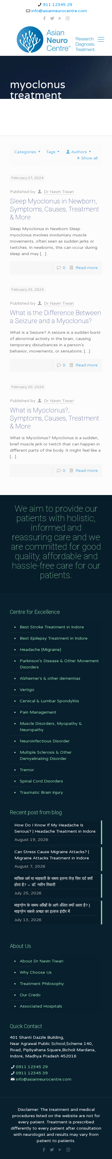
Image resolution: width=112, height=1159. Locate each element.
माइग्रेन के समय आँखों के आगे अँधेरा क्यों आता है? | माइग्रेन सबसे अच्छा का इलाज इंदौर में (52, 908)
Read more (87, 267)
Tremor (27, 769)
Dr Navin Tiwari (59, 191)
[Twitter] (52, 18)
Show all (89, 158)
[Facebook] (44, 18)
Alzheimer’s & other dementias (50, 678)
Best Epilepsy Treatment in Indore (54, 638)
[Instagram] (68, 18)
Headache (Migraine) (40, 649)
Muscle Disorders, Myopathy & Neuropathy (51, 726)
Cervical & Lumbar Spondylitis (49, 700)
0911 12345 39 (32, 1073)
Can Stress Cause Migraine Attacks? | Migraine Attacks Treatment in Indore (51, 855)
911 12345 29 (57, 4)
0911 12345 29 (32, 1066)
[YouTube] (60, 18)
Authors (79, 151)
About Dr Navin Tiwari (41, 961)
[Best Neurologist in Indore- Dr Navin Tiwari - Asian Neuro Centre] (56, 39)
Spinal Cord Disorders (41, 781)
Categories (25, 151)
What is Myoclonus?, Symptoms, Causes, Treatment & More (54, 418)
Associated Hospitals (41, 1006)
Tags (51, 151)
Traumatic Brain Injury (41, 792)
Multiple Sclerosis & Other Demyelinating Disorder (46, 755)
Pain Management (38, 712)
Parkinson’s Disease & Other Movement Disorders (59, 664)
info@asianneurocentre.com (59, 10)
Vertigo (27, 689)
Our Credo (30, 994)
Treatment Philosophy (42, 983)
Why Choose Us (36, 972)
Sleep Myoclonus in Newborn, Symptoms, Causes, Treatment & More (54, 209)
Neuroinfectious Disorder (45, 741)
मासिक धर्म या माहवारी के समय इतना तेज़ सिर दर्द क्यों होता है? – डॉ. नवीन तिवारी (53, 881)
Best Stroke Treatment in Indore (52, 627)
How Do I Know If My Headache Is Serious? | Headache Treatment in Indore (55, 828)
